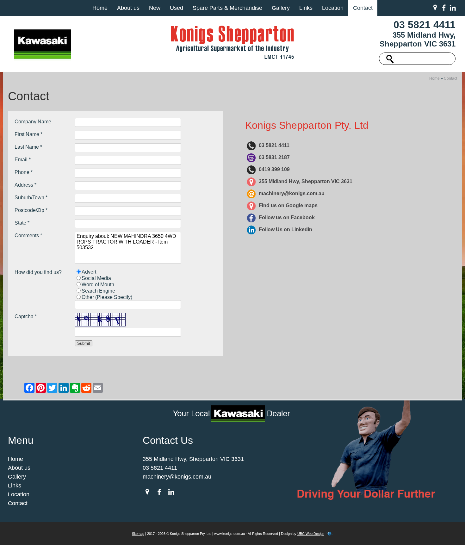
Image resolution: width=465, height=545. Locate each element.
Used (176, 8)
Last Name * (28, 147)
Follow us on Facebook (287, 217)
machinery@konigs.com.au (292, 193)
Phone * (24, 172)
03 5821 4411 (425, 24)
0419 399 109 (274, 169)
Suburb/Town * (31, 197)
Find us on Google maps (288, 205)
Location (333, 8)
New (154, 8)
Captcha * (26, 316)
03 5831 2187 (274, 157)
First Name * (28, 134)
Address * (25, 185)
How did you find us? (38, 272)
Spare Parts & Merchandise (227, 8)
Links (306, 8)
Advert (89, 272)
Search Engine (98, 291)
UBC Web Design (310, 534)
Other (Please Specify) (107, 297)
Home (100, 8)
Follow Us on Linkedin (285, 229)
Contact (363, 8)
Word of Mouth (98, 284)
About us (128, 8)
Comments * (28, 235)
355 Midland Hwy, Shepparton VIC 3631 (418, 39)
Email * (23, 159)
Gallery (281, 8)
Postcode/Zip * (31, 210)
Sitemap (138, 534)
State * (22, 223)
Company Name (33, 121)
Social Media (96, 278)
